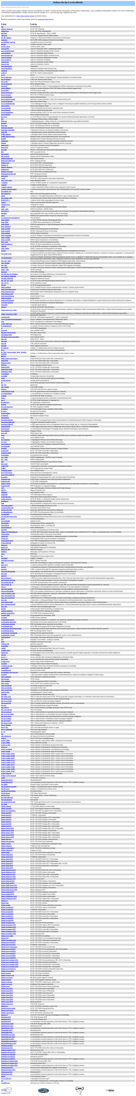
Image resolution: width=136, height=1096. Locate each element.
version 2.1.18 (5, 1093)
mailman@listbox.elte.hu (45, 19)
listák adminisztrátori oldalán (25, 16)
